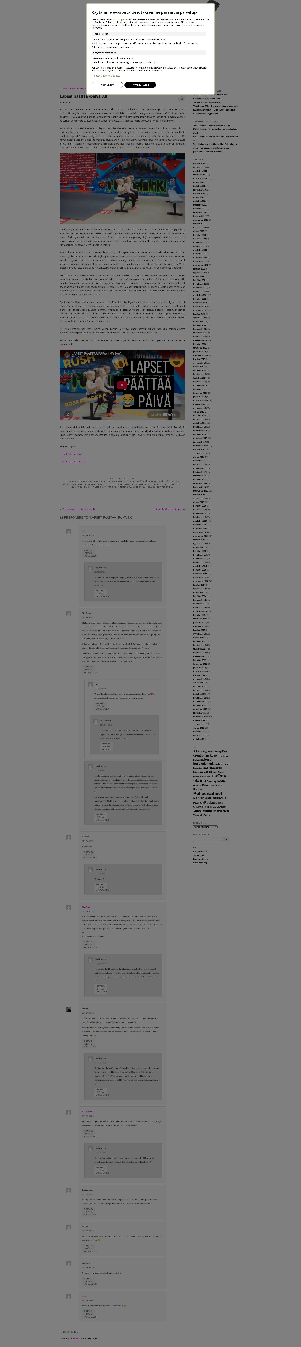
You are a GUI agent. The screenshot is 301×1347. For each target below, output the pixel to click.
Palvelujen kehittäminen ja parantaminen (112, 46)
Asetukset (107, 84)
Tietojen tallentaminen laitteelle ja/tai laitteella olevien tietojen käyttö (127, 39)
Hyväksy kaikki (140, 84)
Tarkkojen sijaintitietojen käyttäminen (111, 58)
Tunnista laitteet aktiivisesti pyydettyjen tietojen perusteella (122, 62)
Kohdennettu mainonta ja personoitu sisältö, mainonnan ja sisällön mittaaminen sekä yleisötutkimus (143, 43)
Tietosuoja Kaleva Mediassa (106, 75)
